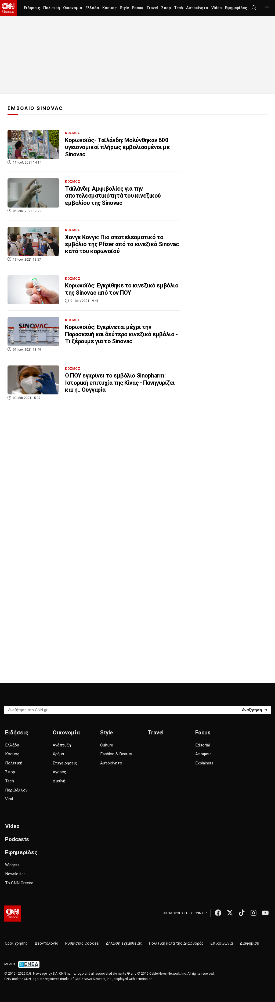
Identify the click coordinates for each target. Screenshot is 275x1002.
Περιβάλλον (16, 790)
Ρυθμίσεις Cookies (82, 943)
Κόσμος (109, 8)
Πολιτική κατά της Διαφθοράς (176, 943)
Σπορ (166, 8)
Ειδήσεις (32, 8)
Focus (137, 8)
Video (216, 8)
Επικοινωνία (222, 943)
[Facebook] (218, 912)
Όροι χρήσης (16, 943)
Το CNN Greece (19, 883)
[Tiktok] (241, 912)
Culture (106, 745)
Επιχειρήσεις (65, 763)
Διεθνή (59, 781)
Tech (178, 8)
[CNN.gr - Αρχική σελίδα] (12, 913)
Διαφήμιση (249, 943)
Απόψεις (203, 754)
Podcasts (17, 839)
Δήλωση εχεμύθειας (124, 943)
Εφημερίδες (236, 8)
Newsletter (15, 873)
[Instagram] (253, 912)
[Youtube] (265, 912)
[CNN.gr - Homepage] (8, 8)
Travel (152, 8)
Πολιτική (51, 8)
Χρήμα (58, 754)
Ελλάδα (92, 8)
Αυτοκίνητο (197, 8)
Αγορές (59, 772)
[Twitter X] (230, 912)
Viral (9, 799)
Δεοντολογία (46, 943)
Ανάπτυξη (62, 745)
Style (124, 8)
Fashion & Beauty (116, 754)
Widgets (12, 865)
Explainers (204, 763)
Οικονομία (72, 8)
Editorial (202, 745)
